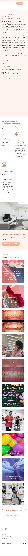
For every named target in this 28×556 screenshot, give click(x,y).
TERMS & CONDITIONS (6, 536)
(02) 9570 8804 (6, 66)
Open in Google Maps (8, 78)
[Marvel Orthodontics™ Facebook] (6, 529)
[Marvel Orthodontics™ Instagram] (2, 529)
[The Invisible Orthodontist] (24, 542)
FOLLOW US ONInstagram (14, 511)
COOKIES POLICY (5, 538)
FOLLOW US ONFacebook (15, 515)
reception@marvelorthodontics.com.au (12, 69)
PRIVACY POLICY (5, 534)
